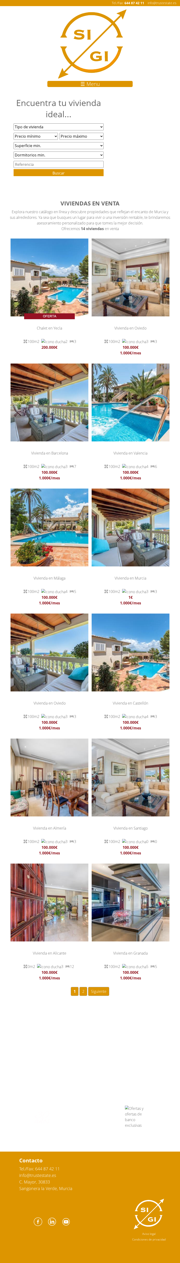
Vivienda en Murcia (130, 578)
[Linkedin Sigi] (52, 1226)
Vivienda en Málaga (49, 578)
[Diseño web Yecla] (149, 1228)
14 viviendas (92, 228)
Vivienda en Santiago (130, 828)
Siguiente (98, 991)
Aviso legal (149, 1234)
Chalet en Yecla (49, 328)
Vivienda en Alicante (49, 953)
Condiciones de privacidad (149, 1239)
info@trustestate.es (162, 3)
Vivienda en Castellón (130, 703)
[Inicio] (92, 44)
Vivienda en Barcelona (49, 453)
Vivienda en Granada (130, 953)
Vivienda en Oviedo (130, 328)
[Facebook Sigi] (38, 1226)
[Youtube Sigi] (66, 1226)
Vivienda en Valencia (130, 453)
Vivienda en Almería (49, 828)
